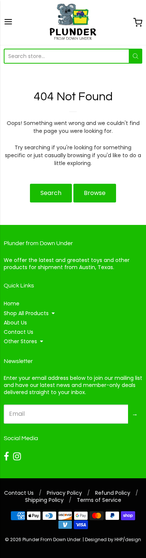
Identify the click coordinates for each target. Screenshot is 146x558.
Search (50, 193)
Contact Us (18, 332)
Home (11, 303)
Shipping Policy (44, 500)
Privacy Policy (64, 493)
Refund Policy (112, 493)
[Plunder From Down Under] (73, 22)
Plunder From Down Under (51, 539)
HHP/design (128, 539)
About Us (15, 322)
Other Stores (20, 341)
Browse (95, 193)
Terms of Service (99, 500)
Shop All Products (26, 313)
